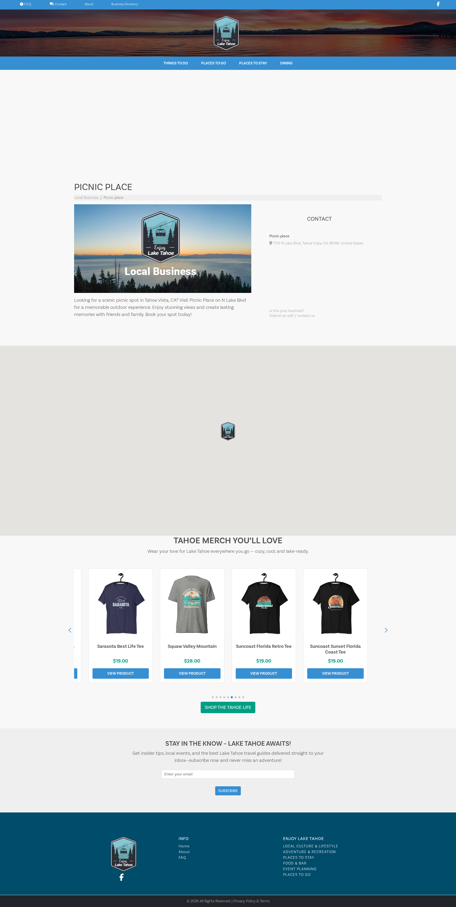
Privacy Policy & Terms (251, 901)
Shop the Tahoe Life (228, 707)
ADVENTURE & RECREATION (309, 852)
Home (184, 846)
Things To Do (175, 63)
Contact (60, 4)
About (89, 4)
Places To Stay (253, 63)
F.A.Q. (27, 4)
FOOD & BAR (295, 863)
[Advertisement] (228, 122)
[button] (386, 630)
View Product (120, 673)
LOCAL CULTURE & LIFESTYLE (310, 846)
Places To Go (213, 63)
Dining (286, 63)
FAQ (182, 857)
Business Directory (124, 4)
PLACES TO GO (297, 874)
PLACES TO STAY (298, 857)
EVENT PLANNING (300, 869)
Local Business (86, 197)
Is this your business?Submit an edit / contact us (292, 313)
